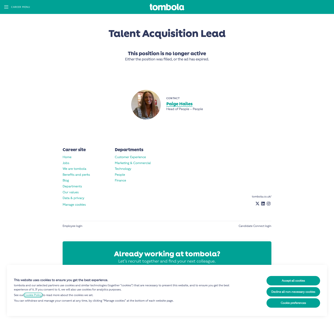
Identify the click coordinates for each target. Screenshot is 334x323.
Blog (66, 180)
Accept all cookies (293, 280)
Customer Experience (130, 157)
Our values (71, 192)
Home (67, 157)
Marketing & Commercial (133, 163)
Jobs (66, 163)
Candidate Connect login (255, 226)
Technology (123, 168)
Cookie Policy (33, 295)
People (120, 174)
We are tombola (74, 168)
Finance (120, 180)
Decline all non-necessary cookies (293, 291)
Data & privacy (73, 198)
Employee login (72, 226)
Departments (72, 186)
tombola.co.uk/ (261, 196)
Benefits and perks (76, 174)
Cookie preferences (293, 303)
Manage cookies (74, 204)
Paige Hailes (179, 104)
